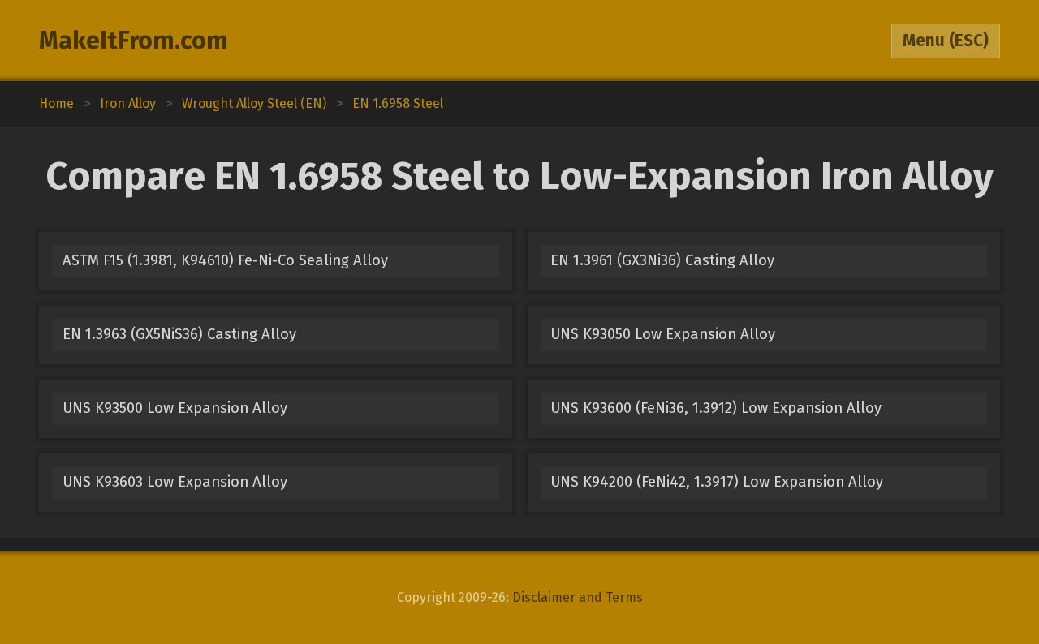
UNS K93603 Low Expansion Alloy (175, 482)
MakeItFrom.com (133, 40)
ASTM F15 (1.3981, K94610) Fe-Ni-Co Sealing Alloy (225, 260)
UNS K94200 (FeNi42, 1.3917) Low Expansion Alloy (716, 482)
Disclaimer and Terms (577, 597)
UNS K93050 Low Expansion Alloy (662, 334)
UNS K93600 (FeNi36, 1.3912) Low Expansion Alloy (716, 408)
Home (56, 103)
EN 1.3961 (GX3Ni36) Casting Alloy (662, 260)
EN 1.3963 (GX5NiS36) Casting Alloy (179, 334)
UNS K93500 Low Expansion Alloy (175, 408)
